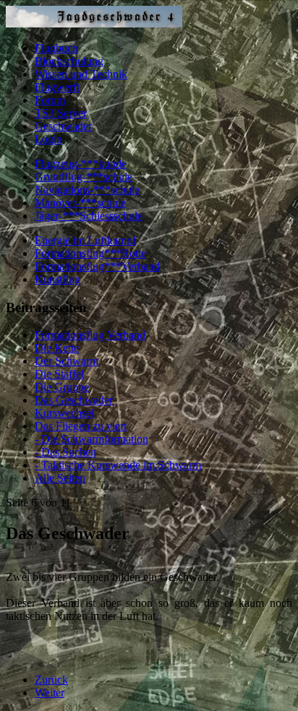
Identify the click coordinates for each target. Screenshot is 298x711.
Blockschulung (69, 61)
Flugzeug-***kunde (81, 164)
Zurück (51, 679)
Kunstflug (57, 279)
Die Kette (57, 348)
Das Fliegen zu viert (81, 426)
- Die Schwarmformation (91, 439)
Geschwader (63, 126)
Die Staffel (59, 374)
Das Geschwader (74, 400)
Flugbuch (56, 48)
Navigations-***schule (87, 190)
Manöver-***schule (80, 203)
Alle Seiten (60, 478)
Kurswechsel (64, 413)
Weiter (49, 692)
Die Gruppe (62, 387)
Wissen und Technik (81, 74)
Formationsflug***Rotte (90, 253)
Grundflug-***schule (83, 177)
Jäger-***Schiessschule (88, 216)
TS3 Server (61, 113)
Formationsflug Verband (90, 335)
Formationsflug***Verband (97, 266)
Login (48, 139)
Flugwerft (57, 87)
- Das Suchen (65, 452)
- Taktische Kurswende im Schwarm (118, 465)
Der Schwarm (66, 361)
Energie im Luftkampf (85, 240)
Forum (50, 100)
